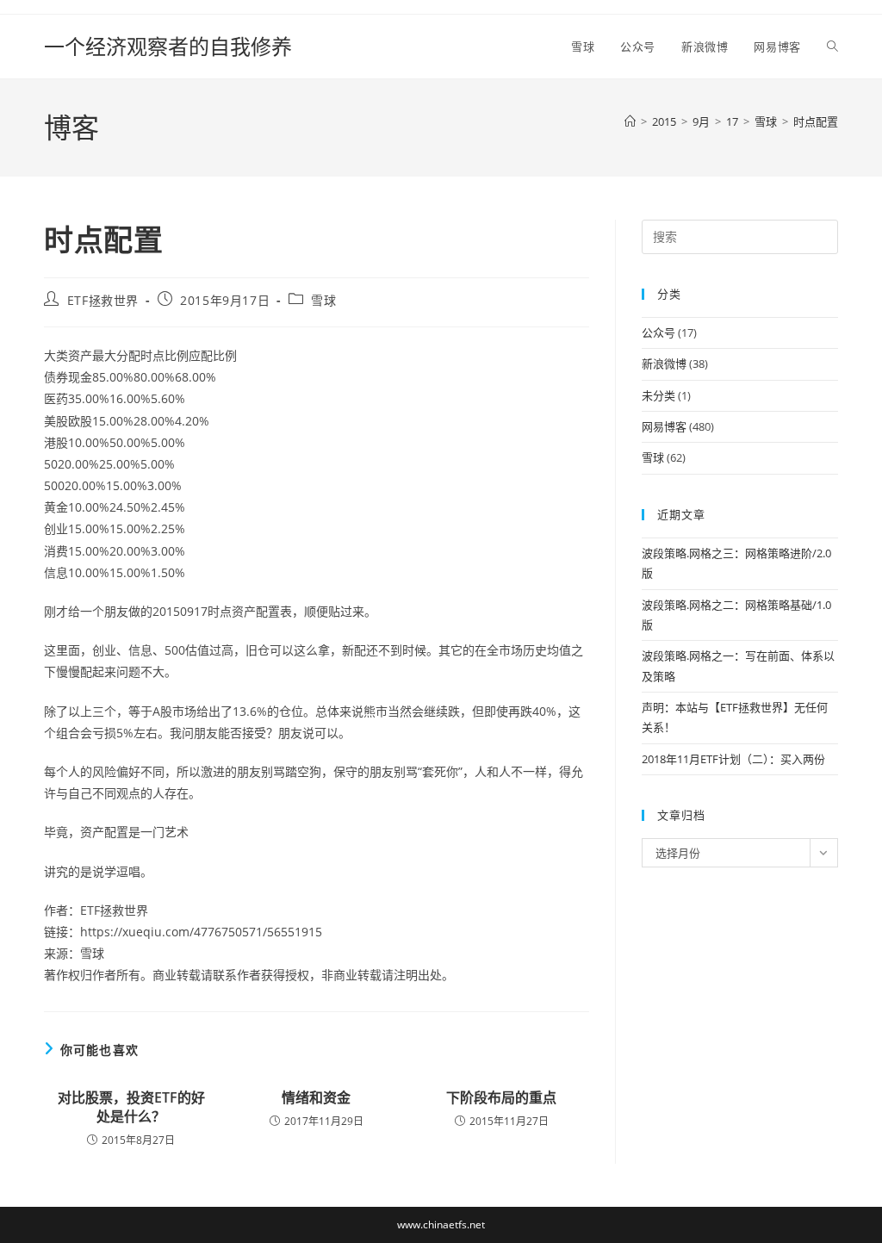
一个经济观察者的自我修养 (168, 46)
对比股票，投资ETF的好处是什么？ (131, 1107)
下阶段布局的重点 (501, 1097)
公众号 (658, 332)
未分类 (658, 395)
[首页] (630, 121)
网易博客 (664, 426)
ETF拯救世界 (103, 300)
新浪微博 (664, 363)
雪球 (323, 300)
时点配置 (815, 121)
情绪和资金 (316, 1097)
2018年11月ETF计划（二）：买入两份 (733, 759)
